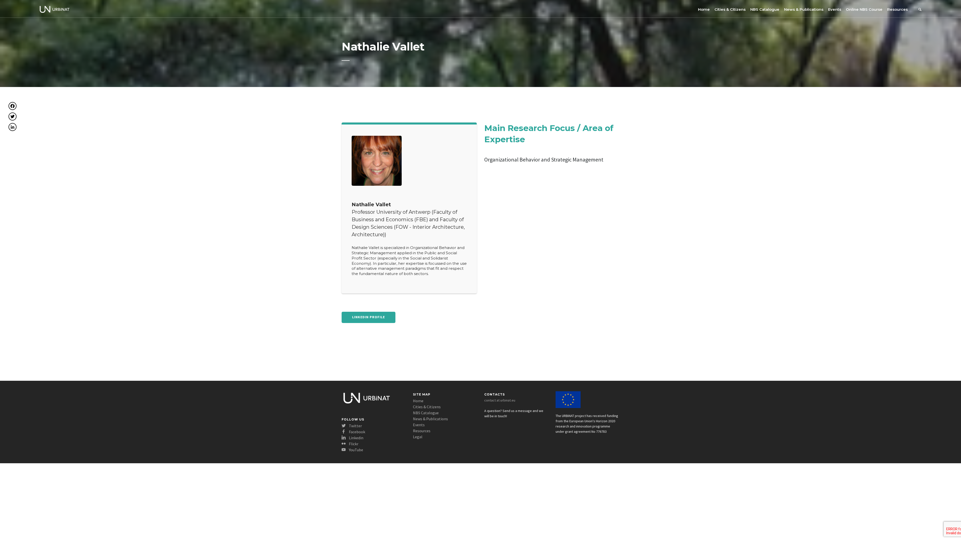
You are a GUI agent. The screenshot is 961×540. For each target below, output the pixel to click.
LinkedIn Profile (368, 317)
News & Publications (803, 9)
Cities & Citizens (730, 9)
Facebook (356, 431)
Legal (417, 436)
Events (834, 9)
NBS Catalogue (764, 9)
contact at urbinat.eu (499, 400)
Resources (897, 9)
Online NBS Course (864, 9)
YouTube (355, 449)
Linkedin (355, 437)
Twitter (355, 425)
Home (704, 9)
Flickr (353, 443)
